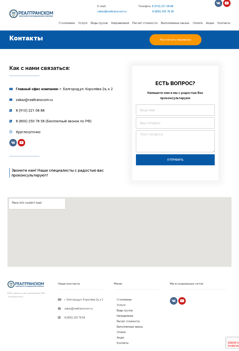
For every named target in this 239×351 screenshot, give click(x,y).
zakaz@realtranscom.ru (112, 11)
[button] (175, 39)
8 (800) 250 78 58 (156, 11)
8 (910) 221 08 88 (162, 6)
